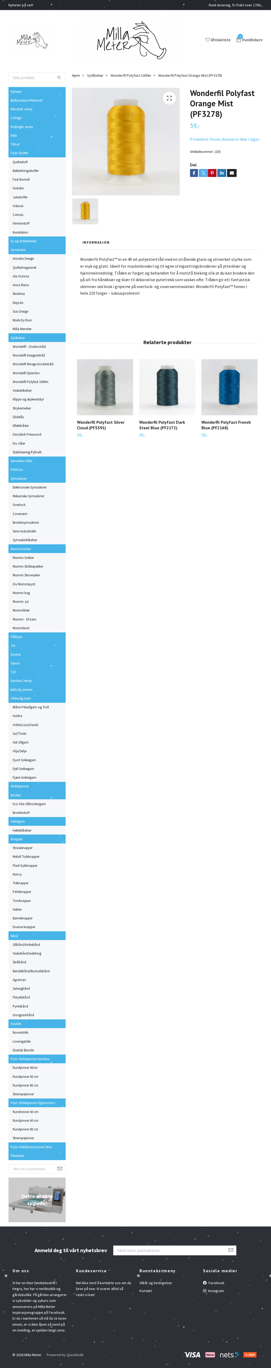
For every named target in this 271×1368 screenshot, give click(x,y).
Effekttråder (21, 425)
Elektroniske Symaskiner (30, 487)
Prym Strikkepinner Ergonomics (33, 1103)
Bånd (14, 936)
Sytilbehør (18, 338)
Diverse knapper (24, 927)
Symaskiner (19, 478)
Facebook (216, 1282)
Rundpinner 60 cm (25, 1076)
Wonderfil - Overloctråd (29, 346)
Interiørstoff (21, 223)
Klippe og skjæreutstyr (28, 399)
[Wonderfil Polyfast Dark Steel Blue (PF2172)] (167, 387)
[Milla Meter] (31, 40)
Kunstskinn (20, 232)
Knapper (16, 839)
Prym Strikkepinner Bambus (30, 1059)
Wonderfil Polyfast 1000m (30, 382)
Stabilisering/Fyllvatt (27, 452)
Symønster (18, 250)
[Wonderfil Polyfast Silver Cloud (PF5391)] (105, 387)
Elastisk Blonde (23, 1050)
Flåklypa (16, 637)
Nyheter (16, 91)
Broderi (16, 795)
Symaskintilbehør (25, 540)
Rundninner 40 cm (25, 1112)
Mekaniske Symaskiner (28, 496)
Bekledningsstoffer (26, 170)
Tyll (13, 672)
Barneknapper (23, 918)
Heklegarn (18, 821)
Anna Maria (21, 285)
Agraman (19, 980)
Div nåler (19, 443)
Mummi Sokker (23, 557)
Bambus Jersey (21, 680)
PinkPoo (17, 469)
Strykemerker (22, 408)
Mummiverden (21, 549)
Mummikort (21, 628)
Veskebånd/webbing (27, 953)
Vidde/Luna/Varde (25, 725)
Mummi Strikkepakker (28, 566)
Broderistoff (21, 812)
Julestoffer (20, 197)
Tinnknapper (22, 901)
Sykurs (15, 663)
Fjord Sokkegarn (24, 760)
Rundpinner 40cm (25, 1067)
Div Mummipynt (24, 584)
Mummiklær (21, 610)
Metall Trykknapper (26, 856)
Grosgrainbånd (23, 1015)
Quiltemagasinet (24, 267)
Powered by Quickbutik (65, 1354)
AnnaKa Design (23, 258)
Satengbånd (21, 988)
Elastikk (16, 1024)
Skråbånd (19, 962)
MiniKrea (19, 293)
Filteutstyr (17, 1155)
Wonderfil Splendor (26, 373)
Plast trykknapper (25, 865)
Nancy (17, 874)
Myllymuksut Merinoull (26, 100)
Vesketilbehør (22, 390)
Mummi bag (21, 593)
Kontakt (145, 1290)
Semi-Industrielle (24, 531)
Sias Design (21, 311)
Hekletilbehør (22, 830)
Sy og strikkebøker (24, 241)
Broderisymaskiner (26, 522)
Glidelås (18, 417)
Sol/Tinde (19, 733)
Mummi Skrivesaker (26, 575)
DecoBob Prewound (27, 434)
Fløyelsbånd (21, 997)
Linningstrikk (22, 1041)
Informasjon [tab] (96, 242)
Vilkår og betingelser (155, 1282)
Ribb (14, 135)
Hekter (17, 909)
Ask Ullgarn (21, 742)
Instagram (215, 1290)
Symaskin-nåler (21, 461)
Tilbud (15, 144)
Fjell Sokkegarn (23, 769)
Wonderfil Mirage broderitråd (33, 364)
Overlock (19, 505)
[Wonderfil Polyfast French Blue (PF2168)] (229, 387)
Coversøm (20, 514)
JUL (13, 645)
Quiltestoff (20, 162)
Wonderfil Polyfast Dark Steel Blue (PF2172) (162, 424)
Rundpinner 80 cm (25, 1085)
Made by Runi (22, 320)
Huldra (17, 716)
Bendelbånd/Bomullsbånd (31, 971)
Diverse (16, 654)
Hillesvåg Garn (21, 698)
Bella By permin (22, 689)
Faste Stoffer (19, 153)
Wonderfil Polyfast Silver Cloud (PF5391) (101, 424)
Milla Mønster (22, 329)
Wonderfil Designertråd (29, 355)
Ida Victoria (21, 276)
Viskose (18, 206)
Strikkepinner (20, 786)
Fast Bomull (21, 179)
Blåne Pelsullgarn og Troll (31, 707)
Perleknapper (22, 892)
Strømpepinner (23, 1094)
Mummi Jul (21, 601)
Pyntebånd (20, 1006)
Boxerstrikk (20, 1032)
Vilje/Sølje (19, 751)
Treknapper (21, 883)
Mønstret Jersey (22, 109)
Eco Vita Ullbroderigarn (29, 804)
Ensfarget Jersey (22, 127)
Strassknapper (23, 848)
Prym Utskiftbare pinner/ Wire (31, 1147)
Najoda (18, 302)
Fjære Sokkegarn (24, 777)
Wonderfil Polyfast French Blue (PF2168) (226, 424)
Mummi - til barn (24, 619)
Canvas (18, 214)
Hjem (76, 75)
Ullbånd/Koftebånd (26, 944)
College (16, 118)
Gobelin (18, 188)
